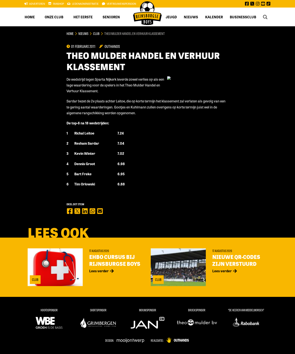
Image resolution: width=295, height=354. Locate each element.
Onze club (54, 16)
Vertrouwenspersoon (121, 4)
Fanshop (58, 4)
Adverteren (37, 4)
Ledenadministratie (85, 4)
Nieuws (191, 16)
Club (96, 33)
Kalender (214, 16)
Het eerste (83, 16)
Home (30, 16)
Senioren (111, 16)
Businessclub (243, 16)
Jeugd (171, 16)
